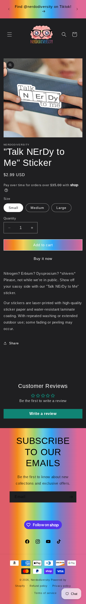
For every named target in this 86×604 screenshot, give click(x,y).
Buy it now (43, 259)
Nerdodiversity (40, 579)
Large (61, 208)
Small (13, 208)
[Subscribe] (71, 497)
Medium (37, 208)
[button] (9, 34)
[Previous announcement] (9, 9)
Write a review (42, 414)
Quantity (10, 218)
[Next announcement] (77, 9)
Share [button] (14, 343)
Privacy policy (61, 585)
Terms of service (45, 593)
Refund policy (39, 585)
